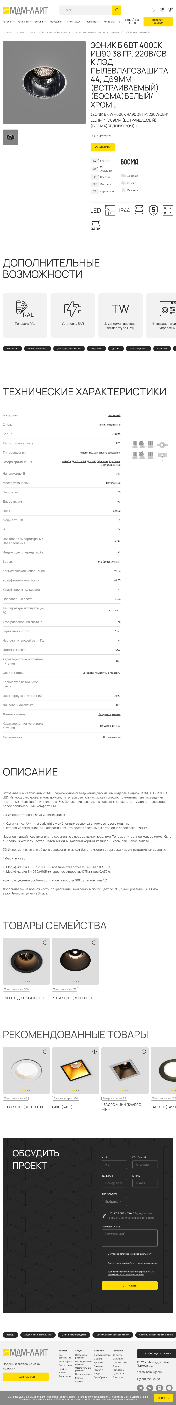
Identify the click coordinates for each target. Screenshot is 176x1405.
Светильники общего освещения (113, 1334)
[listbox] (114, 1201)
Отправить (130, 1285)
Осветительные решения (83, 1369)
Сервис (131, 183)
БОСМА (116, 433)
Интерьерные (65, 1361)
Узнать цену (103, 147)
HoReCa (66, 461)
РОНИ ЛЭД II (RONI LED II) (72, 998)
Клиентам (92, 21)
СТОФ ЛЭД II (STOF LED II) (23, 1107)
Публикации (74, 21)
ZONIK (32, 32)
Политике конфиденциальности (37, 1399)
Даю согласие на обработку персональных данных (133, 1263)
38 (119, 622)
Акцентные (96, 348)
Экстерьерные (66, 1365)
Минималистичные (37, 348)
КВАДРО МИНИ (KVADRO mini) (121, 1107)
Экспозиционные (138, 348)
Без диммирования (109, 714)
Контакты (109, 21)
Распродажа (65, 1376)
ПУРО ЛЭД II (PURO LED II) (23, 998)
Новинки (63, 1369)
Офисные (162, 348)
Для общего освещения (69, 348)
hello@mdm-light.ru (149, 1372)
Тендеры (98, 1373)
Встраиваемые (111, 737)
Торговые (114, 461)
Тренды (10, 1334)
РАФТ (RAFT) (62, 1107)
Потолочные (113, 482)
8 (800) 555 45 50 (132, 21)
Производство (119, 1362)
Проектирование (83, 1374)
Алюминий (114, 415)
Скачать (98, 1358)
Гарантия (132, 190)
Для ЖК (116, 348)
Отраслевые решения (81, 1356)
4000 (117, 540)
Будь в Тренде (100, 1377)
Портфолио (55, 21)
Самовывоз (99, 1366)
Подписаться (26, 1376)
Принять (163, 1398)
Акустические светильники (38, 1334)
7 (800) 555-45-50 (148, 1379)
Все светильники (65, 1356)
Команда (117, 1366)
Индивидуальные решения (83, 1363)
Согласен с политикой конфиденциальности (130, 1254)
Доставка (132, 175)
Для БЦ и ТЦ (79, 461)
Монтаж (79, 1378)
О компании (118, 1358)
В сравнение (104, 135)
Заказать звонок (158, 21)
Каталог (7, 21)
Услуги (39, 21)
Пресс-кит (118, 1377)
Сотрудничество (102, 1355)
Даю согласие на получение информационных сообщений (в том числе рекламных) (130, 1273)
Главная (7, 32)
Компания (23, 21)
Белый (116, 510)
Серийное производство (74, 1334)
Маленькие (12, 348)
